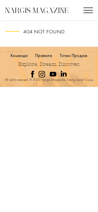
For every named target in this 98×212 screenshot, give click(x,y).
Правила (43, 55)
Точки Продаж (74, 55)
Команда (19, 55)
